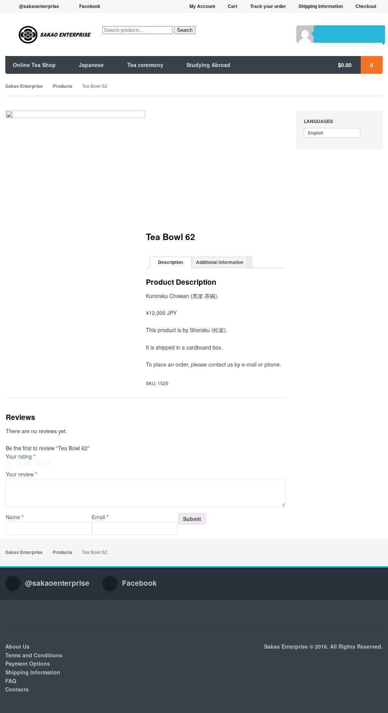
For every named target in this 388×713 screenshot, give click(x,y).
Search (184, 30)
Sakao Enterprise (24, 86)
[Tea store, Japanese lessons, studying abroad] (49, 34)
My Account (202, 6)
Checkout (365, 6)
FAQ (10, 681)
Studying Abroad (208, 65)
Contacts (17, 689)
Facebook (89, 6)
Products (62, 86)
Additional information (219, 262)
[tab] (170, 262)
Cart (232, 6)
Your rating (20, 456)
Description (170, 262)
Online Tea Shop (34, 65)
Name (14, 517)
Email (100, 517)
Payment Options (27, 663)
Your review (21, 474)
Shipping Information (321, 6)
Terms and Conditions (34, 655)
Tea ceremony (145, 65)
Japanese (91, 65)
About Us (17, 646)
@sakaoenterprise (39, 6)
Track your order (268, 6)
